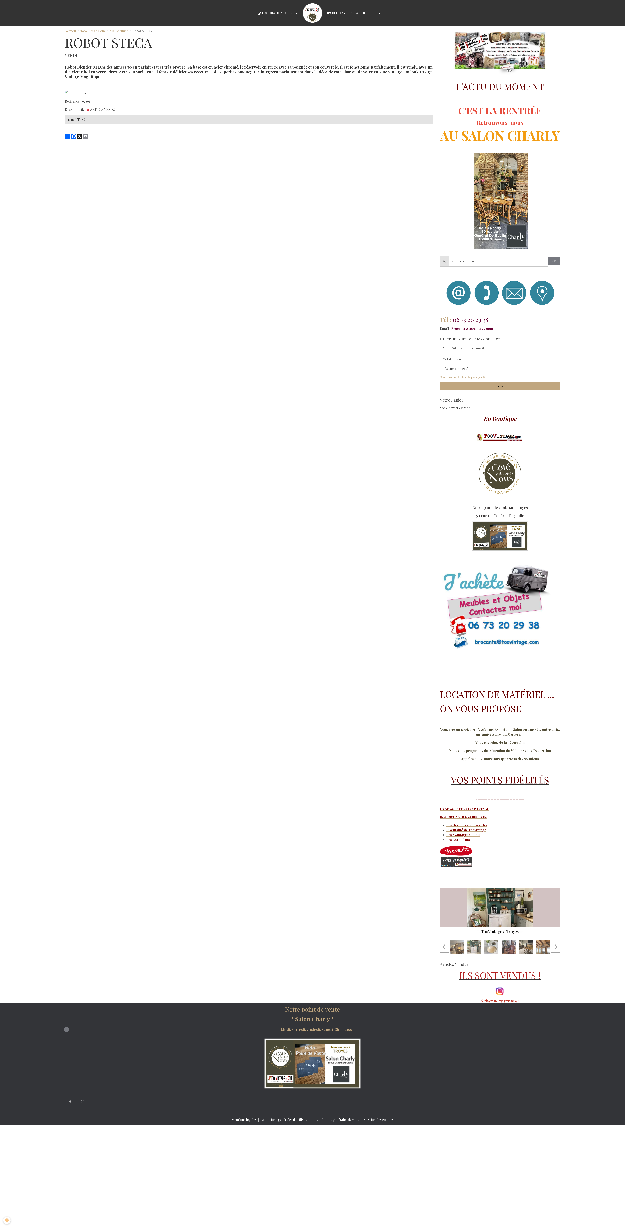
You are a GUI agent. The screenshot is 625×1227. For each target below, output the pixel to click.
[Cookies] (7, 1220)
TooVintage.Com (92, 31)
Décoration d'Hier (278, 13)
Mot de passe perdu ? (474, 377)
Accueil (70, 31)
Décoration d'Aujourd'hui (354, 13)
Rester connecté (456, 368)
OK (554, 261)
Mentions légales (244, 1136)
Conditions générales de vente (337, 1136)
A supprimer (118, 31)
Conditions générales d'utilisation (286, 1136)
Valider (500, 386)
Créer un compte (450, 377)
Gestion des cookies (379, 1136)
